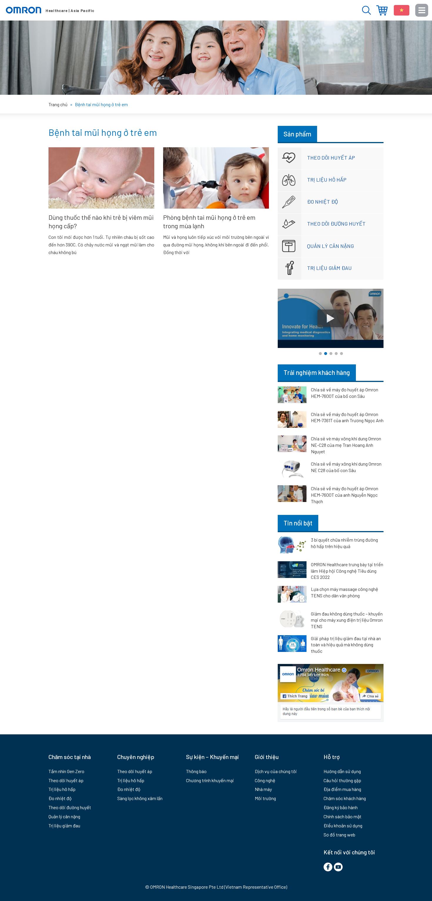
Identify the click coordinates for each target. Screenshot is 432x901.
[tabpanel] (331, 318)
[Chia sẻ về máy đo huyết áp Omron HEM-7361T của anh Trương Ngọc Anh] (292, 420)
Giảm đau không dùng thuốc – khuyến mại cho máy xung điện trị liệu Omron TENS (347, 620)
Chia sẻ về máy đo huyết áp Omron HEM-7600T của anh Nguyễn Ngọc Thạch (344, 495)
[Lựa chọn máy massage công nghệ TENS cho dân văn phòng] (292, 595)
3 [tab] (330, 353)
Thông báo (196, 771)
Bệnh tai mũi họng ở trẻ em (102, 132)
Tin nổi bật (298, 523)
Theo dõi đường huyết (336, 223)
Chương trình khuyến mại (210, 780)
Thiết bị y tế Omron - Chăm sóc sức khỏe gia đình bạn (50, 10)
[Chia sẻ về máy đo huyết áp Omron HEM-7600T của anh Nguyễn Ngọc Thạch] (292, 494)
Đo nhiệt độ (322, 201)
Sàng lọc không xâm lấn (140, 798)
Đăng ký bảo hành (341, 807)
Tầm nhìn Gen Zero (66, 771)
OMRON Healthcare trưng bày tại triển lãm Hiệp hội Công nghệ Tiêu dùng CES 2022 (347, 571)
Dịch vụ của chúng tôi (276, 771)
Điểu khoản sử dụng (343, 825)
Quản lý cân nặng (330, 246)
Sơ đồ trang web (339, 834)
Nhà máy (263, 789)
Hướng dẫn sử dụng (342, 771)
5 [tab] (341, 353)
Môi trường (265, 798)
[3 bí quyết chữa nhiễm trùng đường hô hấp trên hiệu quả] (292, 546)
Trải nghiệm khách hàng (317, 372)
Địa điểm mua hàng (381, 10)
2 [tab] (325, 353)
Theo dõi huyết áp (331, 157)
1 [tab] (320, 353)
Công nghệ (265, 780)
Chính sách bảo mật (342, 816)
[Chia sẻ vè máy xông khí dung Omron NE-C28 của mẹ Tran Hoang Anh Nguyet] (292, 444)
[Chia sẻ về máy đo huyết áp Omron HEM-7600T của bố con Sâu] (292, 395)
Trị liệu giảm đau (329, 268)
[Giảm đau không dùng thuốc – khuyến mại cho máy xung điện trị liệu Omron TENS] (292, 620)
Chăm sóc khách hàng (345, 798)
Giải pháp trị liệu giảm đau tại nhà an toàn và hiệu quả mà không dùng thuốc (346, 644)
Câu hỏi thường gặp (342, 780)
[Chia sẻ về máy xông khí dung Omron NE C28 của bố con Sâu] (292, 470)
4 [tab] (336, 353)
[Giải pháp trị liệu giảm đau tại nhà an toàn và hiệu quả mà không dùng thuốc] (292, 644)
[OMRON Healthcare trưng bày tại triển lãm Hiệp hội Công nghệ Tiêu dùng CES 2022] (292, 570)
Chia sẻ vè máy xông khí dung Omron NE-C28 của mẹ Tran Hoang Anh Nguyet (346, 445)
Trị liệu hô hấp (326, 179)
